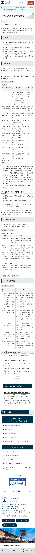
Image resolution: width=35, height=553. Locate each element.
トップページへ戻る (26, 491)
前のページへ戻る (11, 491)
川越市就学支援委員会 (11, 437)
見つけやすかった (10, 371)
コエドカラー (7, 550)
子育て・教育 (19, 7)
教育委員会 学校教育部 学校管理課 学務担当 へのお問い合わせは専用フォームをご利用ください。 (17, 403)
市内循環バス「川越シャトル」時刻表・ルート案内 (18, 468)
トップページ (11, 7)
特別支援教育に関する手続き (13, 425)
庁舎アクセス (23, 520)
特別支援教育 (7, 9)
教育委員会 (26, 7)
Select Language (22, 2)
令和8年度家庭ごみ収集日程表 (14, 463)
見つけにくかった (10, 373)
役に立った (8, 363)
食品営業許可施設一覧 (12, 455)
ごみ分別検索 (9, 459)
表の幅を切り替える (7, 81)
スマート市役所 (10, 451)
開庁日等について (11, 525)
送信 (17, 377)
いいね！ (6, 21)
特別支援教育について (11, 433)
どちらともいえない (20, 363)
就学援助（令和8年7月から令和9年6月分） (17, 441)
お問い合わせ (9, 520)
